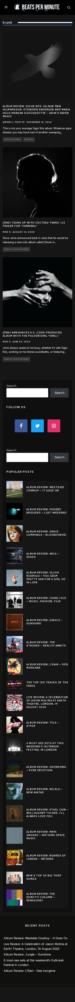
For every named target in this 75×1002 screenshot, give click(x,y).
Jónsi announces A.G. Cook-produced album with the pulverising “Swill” (32, 334)
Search (11, 386)
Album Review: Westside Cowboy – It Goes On (45, 489)
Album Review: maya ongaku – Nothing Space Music (45, 835)
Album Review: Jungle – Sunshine (27, 954)
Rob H (7, 231)
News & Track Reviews (16, 249)
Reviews (28, 139)
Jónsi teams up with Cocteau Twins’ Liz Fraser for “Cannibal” (34, 224)
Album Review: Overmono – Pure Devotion (46, 768)
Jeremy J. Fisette (14, 122)
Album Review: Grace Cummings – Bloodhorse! (46, 533)
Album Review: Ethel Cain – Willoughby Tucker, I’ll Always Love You (47, 813)
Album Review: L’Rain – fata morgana (29, 971)
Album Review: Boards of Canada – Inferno (46, 857)
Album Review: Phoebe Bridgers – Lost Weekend (46, 511)
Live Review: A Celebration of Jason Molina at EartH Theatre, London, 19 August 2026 (47, 702)
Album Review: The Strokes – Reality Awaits (46, 644)
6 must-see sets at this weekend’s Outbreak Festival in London (45, 746)
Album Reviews (12, 139)
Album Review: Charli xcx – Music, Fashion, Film (46, 599)
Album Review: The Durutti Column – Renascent (40, 897)
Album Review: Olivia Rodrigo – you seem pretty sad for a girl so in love (46, 577)
